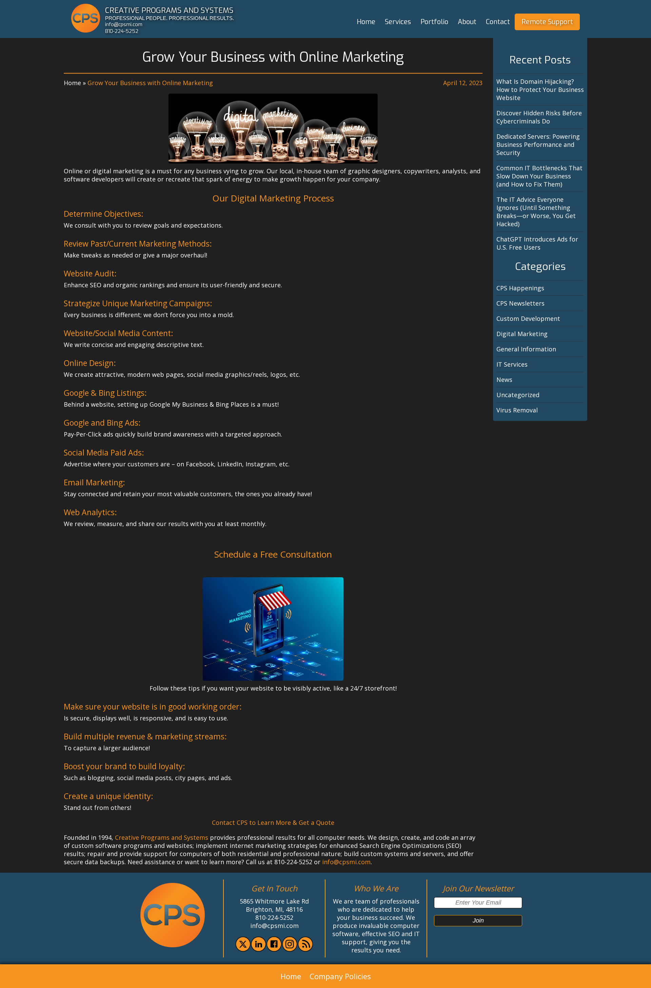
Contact (498, 21)
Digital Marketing (522, 334)
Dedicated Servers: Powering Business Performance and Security (538, 144)
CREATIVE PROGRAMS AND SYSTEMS (169, 10)
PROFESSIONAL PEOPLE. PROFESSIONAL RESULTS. (169, 18)
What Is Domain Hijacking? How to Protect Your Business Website (540, 89)
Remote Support (547, 21)
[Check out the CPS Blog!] (305, 949)
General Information (526, 349)
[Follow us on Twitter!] (243, 949)
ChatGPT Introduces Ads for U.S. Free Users (537, 243)
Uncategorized (517, 395)
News (504, 379)
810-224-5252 (121, 31)
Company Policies (340, 976)
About (467, 21)
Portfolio (434, 21)
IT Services (512, 364)
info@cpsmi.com (123, 24)
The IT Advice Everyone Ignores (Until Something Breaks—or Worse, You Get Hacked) (536, 211)
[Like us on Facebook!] (274, 949)
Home (366, 21)
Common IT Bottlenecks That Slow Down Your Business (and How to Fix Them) (539, 176)
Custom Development (528, 318)
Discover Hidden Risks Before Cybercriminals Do (539, 117)
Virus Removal (517, 410)
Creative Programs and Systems (161, 837)
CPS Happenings (520, 288)
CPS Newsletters (520, 303)
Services (398, 21)
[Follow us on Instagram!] (289, 949)
